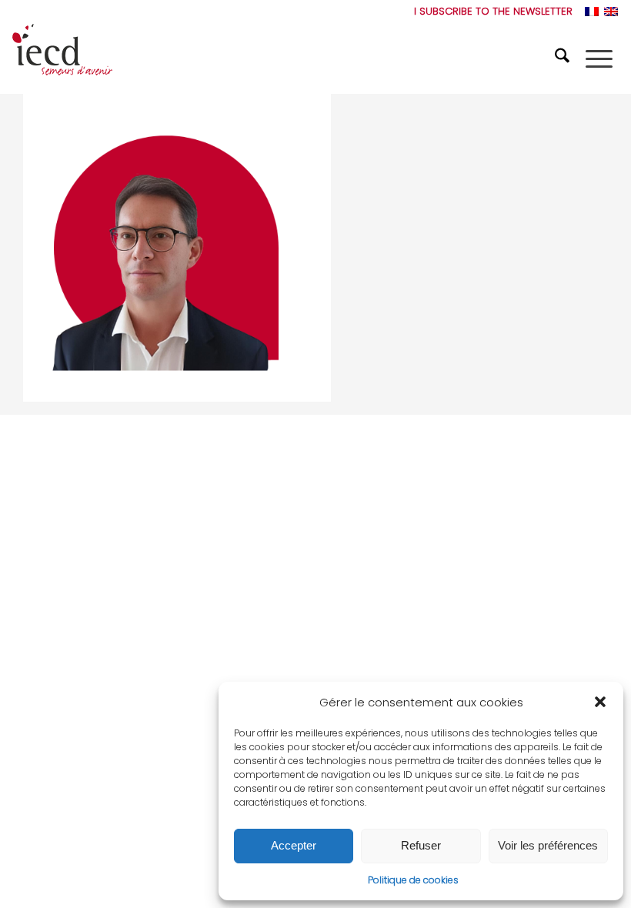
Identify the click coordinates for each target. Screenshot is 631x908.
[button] (600, 701)
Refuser (421, 845)
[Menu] (599, 58)
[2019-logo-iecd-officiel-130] (62, 58)
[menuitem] (489, 11)
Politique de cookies (413, 879)
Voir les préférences (548, 845)
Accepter (293, 845)
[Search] (564, 58)
